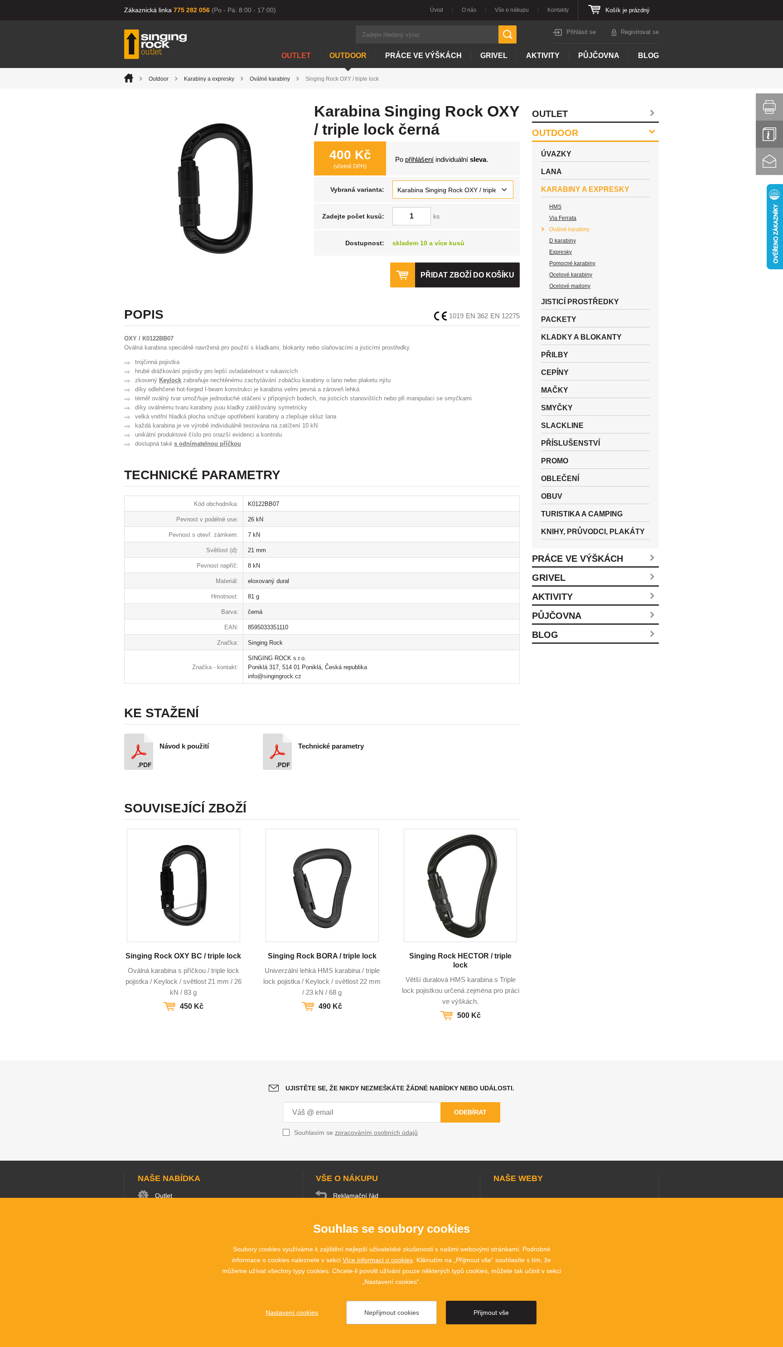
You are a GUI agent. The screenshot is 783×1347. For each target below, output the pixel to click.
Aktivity (543, 55)
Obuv (551, 496)
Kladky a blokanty (581, 337)
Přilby (554, 355)
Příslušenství (570, 443)
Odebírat (470, 1112)
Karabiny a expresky (209, 79)
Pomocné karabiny (572, 263)
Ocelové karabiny (570, 275)
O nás (469, 10)
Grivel (494, 55)
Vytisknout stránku (769, 107)
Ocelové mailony (569, 286)
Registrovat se (640, 32)
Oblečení (560, 478)
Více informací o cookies (378, 1260)
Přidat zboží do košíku (467, 275)
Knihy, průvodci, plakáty (593, 531)
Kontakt (769, 161)
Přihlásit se (581, 32)
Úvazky (556, 154)
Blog (648, 55)
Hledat (507, 34)
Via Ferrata (562, 218)
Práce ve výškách (423, 55)
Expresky (560, 252)
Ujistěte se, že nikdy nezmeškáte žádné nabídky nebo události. (399, 1088)
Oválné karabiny (270, 79)
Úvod (436, 10)
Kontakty (558, 10)
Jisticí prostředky (580, 302)
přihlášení (419, 159)
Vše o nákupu (512, 10)
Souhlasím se (356, 1132)
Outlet (296, 55)
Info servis (769, 134)
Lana (551, 171)
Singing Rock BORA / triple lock (322, 956)
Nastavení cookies (292, 1312)
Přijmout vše (491, 1312)
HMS (555, 207)
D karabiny (562, 241)
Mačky (554, 390)
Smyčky (557, 408)
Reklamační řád (355, 1195)
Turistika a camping (582, 514)
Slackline (562, 425)
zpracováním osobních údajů (376, 1132)
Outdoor (348, 55)
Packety (558, 319)
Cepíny (555, 372)
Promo (554, 461)
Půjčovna (598, 55)
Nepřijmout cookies (391, 1312)
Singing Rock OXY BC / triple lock (183, 956)
